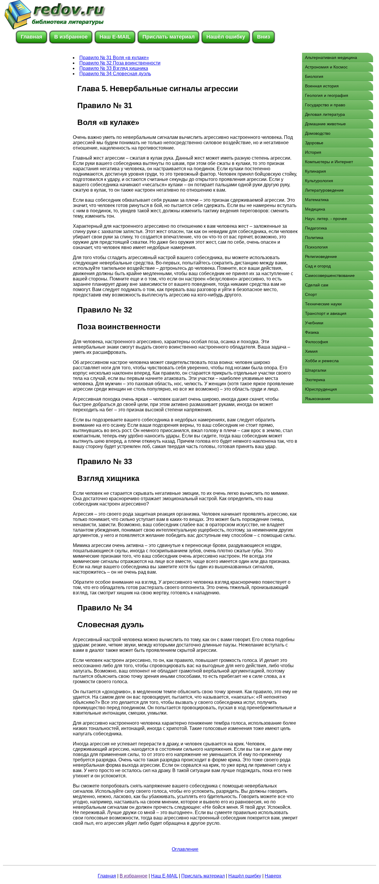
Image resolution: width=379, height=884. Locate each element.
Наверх (273, 875)
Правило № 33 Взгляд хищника (113, 68)
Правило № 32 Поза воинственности (119, 62)
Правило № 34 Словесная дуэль (115, 73)
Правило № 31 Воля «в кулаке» (114, 57)
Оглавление (185, 849)
